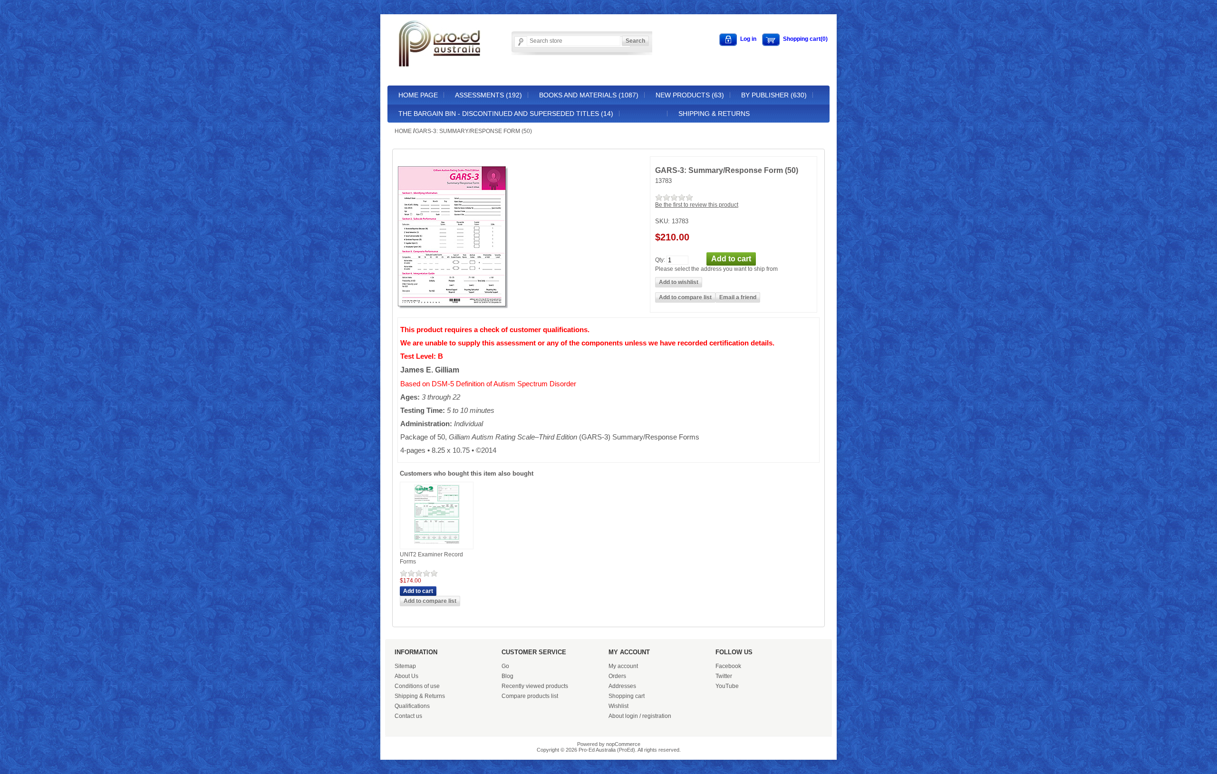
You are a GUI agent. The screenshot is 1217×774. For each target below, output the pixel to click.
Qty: (660, 259)
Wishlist (618, 706)
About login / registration (639, 716)
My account (623, 666)
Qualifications (412, 706)
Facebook (728, 666)
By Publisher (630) (774, 95)
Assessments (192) (488, 95)
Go (505, 666)
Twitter (723, 676)
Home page (418, 95)
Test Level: (419, 356)
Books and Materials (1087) (588, 95)
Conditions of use (417, 686)
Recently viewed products (535, 686)
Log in (748, 39)
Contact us (408, 716)
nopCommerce (623, 744)
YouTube (727, 686)
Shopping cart (626, 696)
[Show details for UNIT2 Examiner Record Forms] (437, 544)
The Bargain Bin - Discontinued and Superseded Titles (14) (505, 113)
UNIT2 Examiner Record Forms (431, 558)
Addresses (622, 686)
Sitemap (405, 666)
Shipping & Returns (714, 113)
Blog (507, 676)
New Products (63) (690, 95)
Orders (617, 676)
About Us (406, 676)
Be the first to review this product (696, 204)
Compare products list (530, 696)
